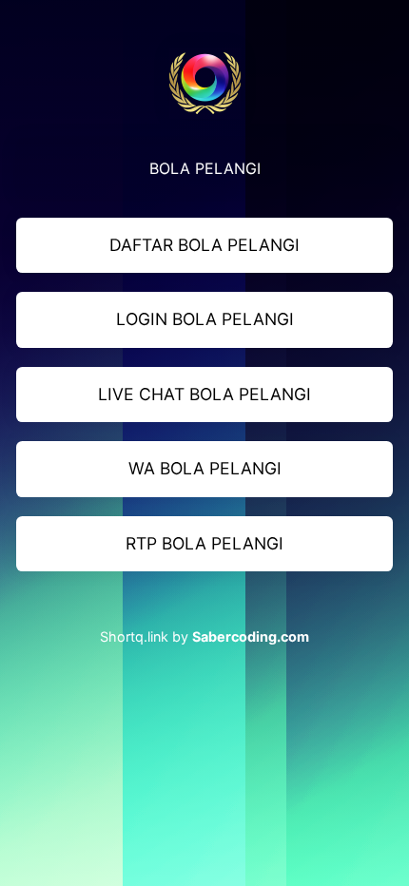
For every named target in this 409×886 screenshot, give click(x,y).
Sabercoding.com (250, 636)
